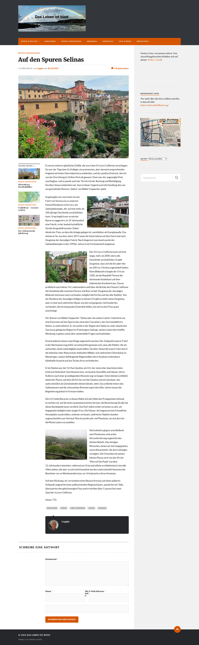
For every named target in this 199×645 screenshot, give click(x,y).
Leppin (40, 68)
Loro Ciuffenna (78, 508)
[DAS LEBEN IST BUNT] (52, 31)
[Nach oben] (177, 629)
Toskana (102, 508)
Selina (92, 508)
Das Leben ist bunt (38, 635)
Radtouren (50, 41)
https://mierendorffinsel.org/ (155, 105)
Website (87, 593)
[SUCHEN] (177, 178)
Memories (92, 41)
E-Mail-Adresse (97, 591)
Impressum (142, 41)
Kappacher (52, 508)
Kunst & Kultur (29, 41)
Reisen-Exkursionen (71, 41)
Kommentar (51, 559)
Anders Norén (35, 640)
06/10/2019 (53, 68)
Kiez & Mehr (125, 41)
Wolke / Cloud (154, 60)
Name (49, 591)
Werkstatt (108, 41)
